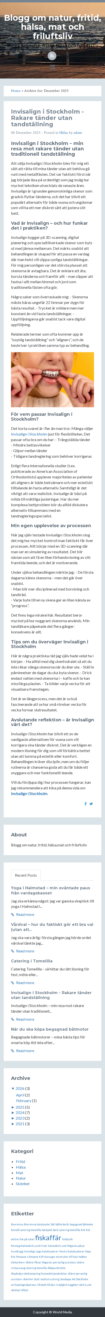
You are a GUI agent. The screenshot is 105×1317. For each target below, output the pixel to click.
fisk (83, 1229)
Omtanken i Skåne (22, 1262)
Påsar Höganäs (43, 1262)
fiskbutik (67, 1239)
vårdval (15, 1290)
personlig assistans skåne (68, 1262)
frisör (44, 1245)
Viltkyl (24, 1290)
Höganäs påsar (76, 1245)
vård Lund (85, 1284)
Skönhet (23, 1183)
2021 (20, 1123)
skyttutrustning (50, 1279)
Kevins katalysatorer (71, 1251)
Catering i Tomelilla (31, 961)
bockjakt (47, 1229)
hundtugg (17, 1251)
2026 (20, 1088)
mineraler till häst (67, 1256)
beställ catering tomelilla (26, 1229)
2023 (20, 1118)
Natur (21, 1178)
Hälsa (63, 132)
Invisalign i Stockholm (29, 434)
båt (53, 1224)
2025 (20, 1107)
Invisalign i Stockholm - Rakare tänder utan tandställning (47, 118)
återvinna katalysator (37, 1224)
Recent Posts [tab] (26, 875)
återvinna (17, 1224)
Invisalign (30, 1251)
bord (55, 1229)
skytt (37, 1279)
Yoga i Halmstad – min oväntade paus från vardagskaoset (50, 890)
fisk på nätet (27, 1239)
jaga (39, 1251)
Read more (24, 914)
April (20, 1095)
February (23, 1100)
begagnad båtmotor (81, 1224)
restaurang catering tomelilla (29, 1267)
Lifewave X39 (35, 1256)
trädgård (61, 1284)
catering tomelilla (69, 1229)
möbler (83, 1256)
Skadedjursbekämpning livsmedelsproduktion (39, 1273)
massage (49, 1256)
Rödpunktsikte (57, 1267)
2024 (20, 1112)
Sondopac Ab (67, 1279)
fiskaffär (48, 1237)
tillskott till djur (46, 1284)
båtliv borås (62, 1224)
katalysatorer (50, 1251)
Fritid (20, 1161)
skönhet (28, 1279)
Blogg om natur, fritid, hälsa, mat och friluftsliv (52, 27)
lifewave (21, 1256)
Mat (19, 1172)
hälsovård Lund (57, 1245)
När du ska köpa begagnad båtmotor (50, 1029)
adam (78, 132)
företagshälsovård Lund (25, 1245)
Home (16, 90)
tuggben (73, 1284)
